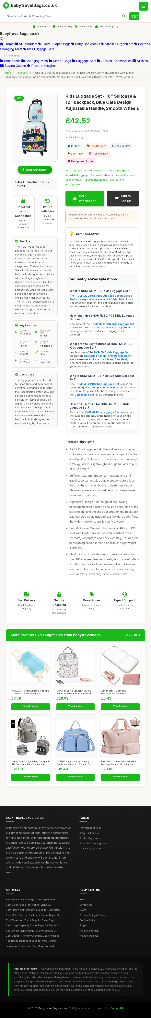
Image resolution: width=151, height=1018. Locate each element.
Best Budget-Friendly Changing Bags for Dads (32, 935)
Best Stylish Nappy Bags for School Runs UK (31, 930)
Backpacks (11, 61)
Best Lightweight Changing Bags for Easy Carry (33, 909)
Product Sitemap (89, 930)
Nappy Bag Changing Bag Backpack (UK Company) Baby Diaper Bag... (30, 762)
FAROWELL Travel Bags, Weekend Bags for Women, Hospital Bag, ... (119, 762)
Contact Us (85, 904)
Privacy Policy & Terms (92, 915)
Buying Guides (15, 66)
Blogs (82, 925)
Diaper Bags (61, 61)
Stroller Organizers (118, 44)
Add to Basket (126, 198)
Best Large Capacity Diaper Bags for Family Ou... (34, 925)
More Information (87, 198)
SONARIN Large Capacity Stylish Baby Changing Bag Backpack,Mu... (75, 691)
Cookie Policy (87, 920)
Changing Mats (36, 61)
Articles (142, 61)
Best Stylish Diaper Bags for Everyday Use (30, 899)
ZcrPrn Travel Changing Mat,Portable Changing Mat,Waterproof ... (113, 691)
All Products (27, 44)
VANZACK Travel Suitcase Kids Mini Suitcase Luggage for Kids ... (30, 691)
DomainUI (116, 1008)
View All (131, 635)
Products (22, 72)
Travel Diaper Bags (55, 44)
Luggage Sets (85, 61)
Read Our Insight (36, 169)
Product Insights (43, 66)
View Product (30, 706)
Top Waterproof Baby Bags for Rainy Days (30, 920)
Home (9, 44)
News (82, 909)
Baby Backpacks (87, 44)
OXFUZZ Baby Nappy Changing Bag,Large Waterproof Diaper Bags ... (74, 762)
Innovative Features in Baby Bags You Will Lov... (33, 946)
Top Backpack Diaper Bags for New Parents (31, 940)
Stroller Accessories (116, 61)
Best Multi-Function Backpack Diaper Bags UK (32, 915)
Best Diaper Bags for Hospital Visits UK (28, 904)
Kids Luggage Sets (40, 49)
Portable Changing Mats (93, 843)
